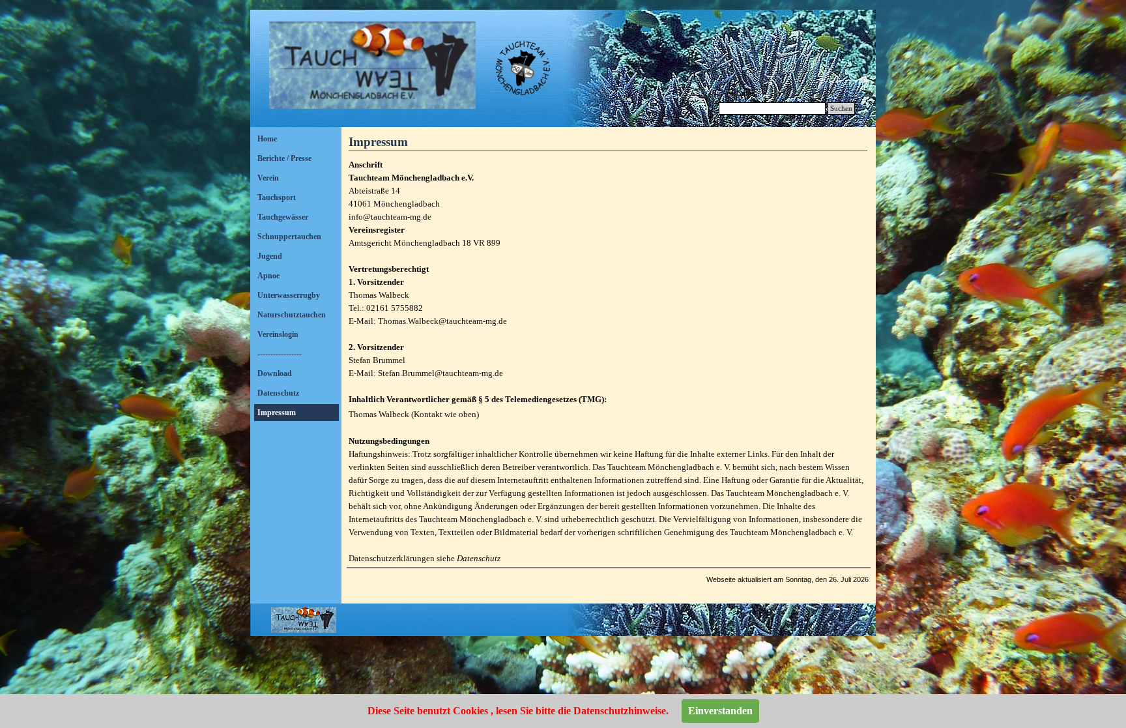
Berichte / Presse (284, 158)
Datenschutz (278, 393)
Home (267, 138)
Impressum (276, 412)
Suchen (841, 108)
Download (274, 373)
